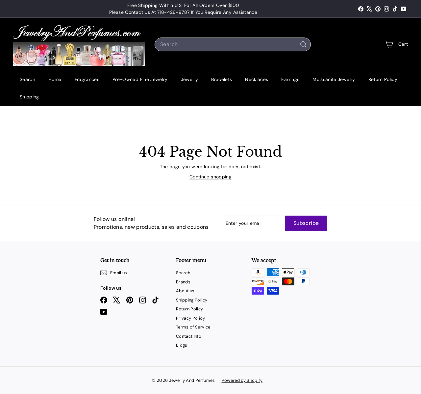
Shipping (29, 97)
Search (27, 79)
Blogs (181, 345)
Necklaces (256, 79)
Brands (183, 282)
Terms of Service (193, 327)
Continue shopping (210, 177)
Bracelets (221, 79)
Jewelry (189, 79)
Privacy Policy (190, 318)
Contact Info (188, 336)
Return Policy (383, 79)
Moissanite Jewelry (333, 79)
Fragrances (87, 79)
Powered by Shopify (242, 380)
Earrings (290, 79)
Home (54, 79)
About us (185, 291)
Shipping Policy (191, 300)
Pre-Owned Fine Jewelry (140, 79)
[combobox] (233, 44)
